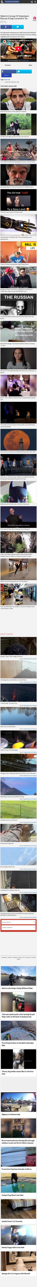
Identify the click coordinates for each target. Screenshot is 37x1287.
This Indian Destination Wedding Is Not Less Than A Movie (17, 162)
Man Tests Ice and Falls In (7, 726)
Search (35, 2)
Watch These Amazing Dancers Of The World (13, 581)
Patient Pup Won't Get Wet (12, 1195)
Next (30, 65)
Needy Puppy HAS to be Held (13, 1247)
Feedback (15, 957)
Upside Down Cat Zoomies (12, 1221)
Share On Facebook (6, 27)
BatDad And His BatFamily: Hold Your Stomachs (14, 504)
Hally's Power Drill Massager (9, 750)
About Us (21, 957)
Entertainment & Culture (30, 658)
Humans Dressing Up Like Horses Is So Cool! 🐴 (14, 136)
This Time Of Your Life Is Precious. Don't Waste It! (15, 529)
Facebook (4, 957)
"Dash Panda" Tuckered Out (8, 703)
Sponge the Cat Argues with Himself (16, 1273)
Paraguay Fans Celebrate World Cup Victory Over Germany (18, 773)
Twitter (9, 957)
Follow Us (6, 75)
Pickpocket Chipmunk (7, 843)
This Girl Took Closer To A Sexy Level (11, 212)
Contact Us (28, 957)
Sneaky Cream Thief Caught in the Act (11, 656)
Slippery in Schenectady (11, 1114)
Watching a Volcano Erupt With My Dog (12, 796)
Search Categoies (7, 927)
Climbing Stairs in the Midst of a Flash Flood (13, 680)
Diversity (3, 21)
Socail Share (32, 2)
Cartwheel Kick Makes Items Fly (10, 890)
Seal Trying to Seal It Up (7, 867)
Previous (8, 65)
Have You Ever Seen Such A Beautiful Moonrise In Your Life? (17, 452)
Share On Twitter (18, 27)
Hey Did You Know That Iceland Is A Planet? (13, 111)
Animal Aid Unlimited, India (12, 82)
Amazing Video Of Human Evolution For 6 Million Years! (16, 187)
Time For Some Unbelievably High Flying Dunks (14, 264)
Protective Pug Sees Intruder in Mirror (17, 1169)
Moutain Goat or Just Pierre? (8, 820)
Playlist (35, 20)
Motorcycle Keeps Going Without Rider (17, 988)
